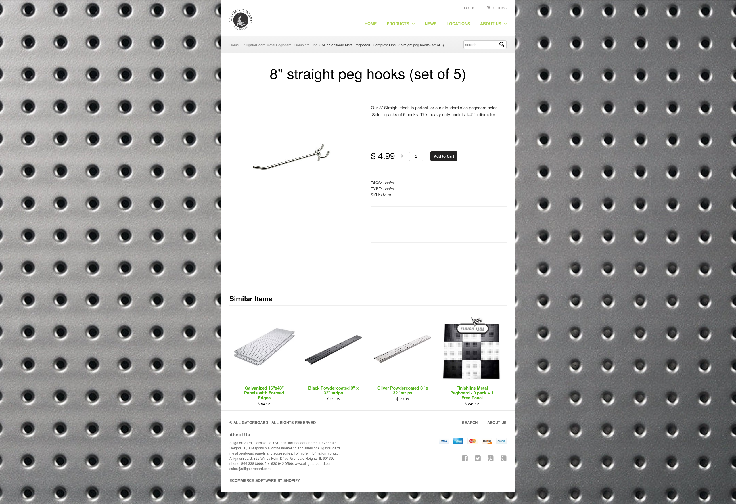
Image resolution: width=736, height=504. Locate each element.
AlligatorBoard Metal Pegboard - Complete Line (280, 44)
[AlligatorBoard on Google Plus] (504, 458)
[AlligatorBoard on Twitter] (478, 458)
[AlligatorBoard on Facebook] (465, 458)
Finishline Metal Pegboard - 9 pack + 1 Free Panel (472, 393)
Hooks (388, 182)
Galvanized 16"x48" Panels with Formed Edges (264, 393)
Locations (458, 23)
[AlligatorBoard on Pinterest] (491, 458)
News (430, 23)
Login (469, 7)
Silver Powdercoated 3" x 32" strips (402, 390)
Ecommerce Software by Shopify (264, 480)
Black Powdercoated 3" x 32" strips (333, 390)
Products (398, 23)
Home (371, 23)
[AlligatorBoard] (240, 19)
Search (470, 422)
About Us (491, 23)
